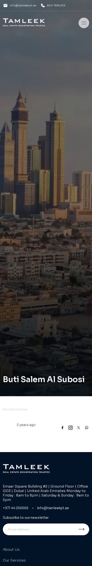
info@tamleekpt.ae (23, 5)
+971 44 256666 (16, 508)
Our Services (14, 560)
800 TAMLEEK (56, 5)
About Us (11, 549)
